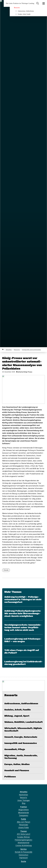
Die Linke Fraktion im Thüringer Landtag (20, 3)
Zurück (6, 570)
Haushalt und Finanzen (16, 770)
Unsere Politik (23, 828)
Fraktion (23, 807)
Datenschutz (23, 855)
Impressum (23, 858)
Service (23, 849)
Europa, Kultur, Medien (17, 764)
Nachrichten (23, 795)
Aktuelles (9, 349)
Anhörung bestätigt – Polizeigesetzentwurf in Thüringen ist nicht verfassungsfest (22, 599)
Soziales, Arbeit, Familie (24, 14)
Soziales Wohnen (23, 837)
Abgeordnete (23, 810)
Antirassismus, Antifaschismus (26, 11)
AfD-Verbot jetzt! (23, 834)
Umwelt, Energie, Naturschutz (20, 737)
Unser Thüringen (23, 800)
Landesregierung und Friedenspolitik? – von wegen (22, 640)
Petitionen (10, 776)
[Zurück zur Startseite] (2, 349)
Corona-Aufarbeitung (24, 845)
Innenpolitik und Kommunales (31, 349)
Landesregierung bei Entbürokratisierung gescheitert (23, 662)
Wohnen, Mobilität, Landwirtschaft (23, 722)
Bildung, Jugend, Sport (16, 715)
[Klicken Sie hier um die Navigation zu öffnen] (43, 3)
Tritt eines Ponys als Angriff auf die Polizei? (21, 651)
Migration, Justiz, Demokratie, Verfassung (21, 756)
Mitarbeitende (23, 813)
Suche (23, 861)
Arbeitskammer (23, 843)
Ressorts (17, 7)
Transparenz (23, 815)
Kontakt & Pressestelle (23, 852)
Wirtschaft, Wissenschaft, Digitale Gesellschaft (23, 729)
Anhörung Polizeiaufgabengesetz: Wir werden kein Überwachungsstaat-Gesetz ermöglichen (22, 613)
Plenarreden (23, 825)
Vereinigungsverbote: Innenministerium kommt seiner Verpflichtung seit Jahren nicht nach (22, 627)
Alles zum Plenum (23, 822)
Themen (23, 831)
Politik (23, 819)
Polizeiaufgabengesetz (23, 840)
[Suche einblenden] (37, 3)
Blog (23, 803)
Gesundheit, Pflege (14, 749)
